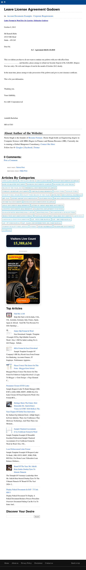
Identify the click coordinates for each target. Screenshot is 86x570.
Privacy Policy (26, 563)
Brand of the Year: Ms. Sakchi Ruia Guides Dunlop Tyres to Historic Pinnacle (25, 469)
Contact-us (49, 563)
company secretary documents (15, 191)
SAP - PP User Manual (11, 223)
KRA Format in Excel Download (26, 348)
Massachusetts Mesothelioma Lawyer (18, 212)
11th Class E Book (26, 181)
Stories (33, 226)
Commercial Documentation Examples (40, 188)
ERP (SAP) (6, 198)
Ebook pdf (55, 195)
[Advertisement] (23, 535)
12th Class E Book (43, 181)
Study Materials (45, 226)
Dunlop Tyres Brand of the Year (35, 195)
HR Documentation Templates (66, 198)
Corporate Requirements (43, 16)
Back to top (75, 563)
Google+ (20, 147)
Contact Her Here (48, 144)
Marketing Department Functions (48, 209)
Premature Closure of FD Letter (17, 385)
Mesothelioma (43, 212)
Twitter (37, 147)
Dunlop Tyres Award (11, 195)
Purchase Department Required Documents (52, 216)
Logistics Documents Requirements (17, 209)
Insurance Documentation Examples (39, 202)
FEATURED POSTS (45, 198)
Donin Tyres (59, 191)
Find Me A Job (19, 313)
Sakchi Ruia (78, 216)
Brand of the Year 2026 (12, 188)
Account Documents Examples (20, 16)
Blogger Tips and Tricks (64, 184)
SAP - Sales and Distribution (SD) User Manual (41, 223)
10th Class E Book (9, 181)
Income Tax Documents (12, 202)
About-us (15, 563)
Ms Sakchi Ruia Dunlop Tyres (63, 212)
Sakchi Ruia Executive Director (15, 219)
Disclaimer (38, 563)
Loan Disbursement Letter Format (18, 449)
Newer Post (20, 167)
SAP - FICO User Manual (41, 219)
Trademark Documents (64, 226)
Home (6, 563)
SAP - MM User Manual (61, 219)
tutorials (6, 230)
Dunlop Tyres (72, 191)
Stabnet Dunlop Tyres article (15, 226)
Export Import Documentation (24, 198)
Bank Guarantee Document (13, 184)
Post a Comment (10, 160)
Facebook (29, 147)
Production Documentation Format (17, 216)
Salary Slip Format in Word (23, 331)
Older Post (23, 171)
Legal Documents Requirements (15, 205)
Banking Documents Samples (39, 184)
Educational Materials (72, 195)
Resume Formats (36, 137)
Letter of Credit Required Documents (47, 205)
